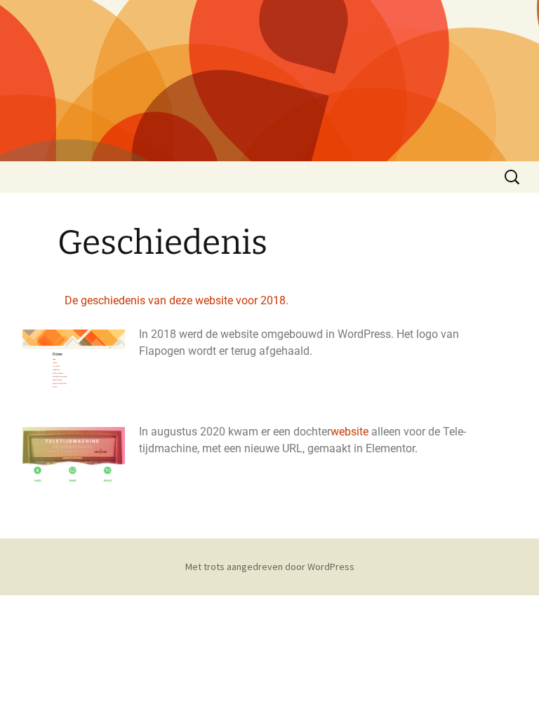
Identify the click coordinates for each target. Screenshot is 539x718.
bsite (356, 431)
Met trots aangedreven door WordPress (269, 566)
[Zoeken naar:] (513, 177)
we (338, 431)
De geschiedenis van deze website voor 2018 (175, 300)
